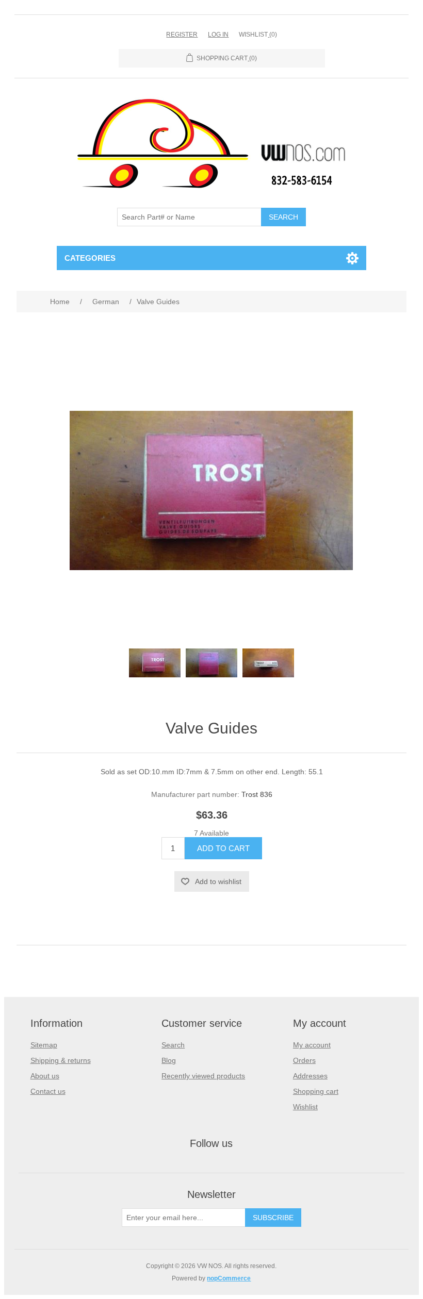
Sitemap (43, 1045)
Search (173, 1045)
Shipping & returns (60, 1060)
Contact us (48, 1091)
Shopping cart (315, 1091)
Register (182, 34)
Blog (168, 1060)
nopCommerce (229, 1278)
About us (44, 1076)
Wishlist (305, 1107)
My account (312, 1045)
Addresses (310, 1076)
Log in (218, 34)
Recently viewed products (203, 1076)
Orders (304, 1060)
